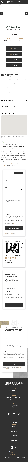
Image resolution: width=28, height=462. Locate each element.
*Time (6, 192)
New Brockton (21, 163)
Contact (14, 440)
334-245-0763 (2, 2)
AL (11, 163)
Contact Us (9, 173)
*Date (6, 187)
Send (14, 364)
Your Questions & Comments (11, 198)
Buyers (14, 426)
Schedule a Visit (18, 173)
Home (2, 163)
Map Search (14, 422)
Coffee (15, 163)
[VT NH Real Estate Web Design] (14, 453)
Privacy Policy (15, 223)
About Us (14, 435)
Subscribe (14, 305)
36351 (4, 165)
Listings (7, 163)
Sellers (14, 431)
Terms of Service (10, 233)
